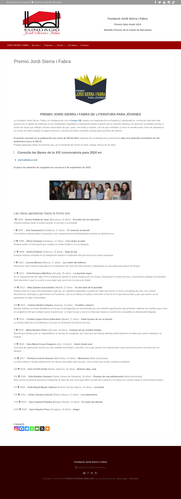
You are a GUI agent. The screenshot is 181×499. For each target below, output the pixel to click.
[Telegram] (26, 428)
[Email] (37, 428)
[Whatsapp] (32, 428)
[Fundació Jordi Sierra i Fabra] (41, 34)
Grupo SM (76, 120)
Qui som (35, 45)
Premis (60, 45)
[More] (47, 428)
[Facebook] (21, 428)
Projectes (48, 45)
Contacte (85, 45)
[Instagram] (16, 428)
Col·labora (72, 45)
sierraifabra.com (27, 160)
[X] (42, 428)
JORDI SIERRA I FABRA (18, 45)
